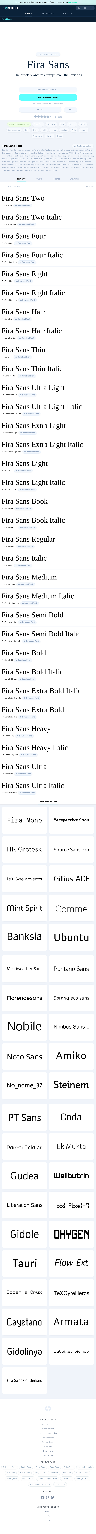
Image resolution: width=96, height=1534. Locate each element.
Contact (48, 1520)
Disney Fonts (60, 1484)
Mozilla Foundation (83, 146)
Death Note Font (48, 1424)
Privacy (48, 1511)
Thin (74, 130)
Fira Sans (48, 150)
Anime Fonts (67, 1479)
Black (59, 136)
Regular (84, 130)
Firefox (83, 124)
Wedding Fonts (12, 1479)
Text (62, 124)
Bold (35, 130)
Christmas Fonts (82, 1473)
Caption (72, 124)
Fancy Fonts (54, 1467)
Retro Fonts (54, 1473)
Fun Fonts (67, 1473)
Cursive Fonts (26, 1467)
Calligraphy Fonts (9, 1467)
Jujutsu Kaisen (48, 1442)
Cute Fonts (11, 1473)
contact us (72, 2)
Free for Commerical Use (19, 124)
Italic (26, 130)
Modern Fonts (25, 1473)
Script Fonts (40, 1467)
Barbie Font (48, 1451)
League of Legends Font (48, 1433)
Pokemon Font (48, 1438)
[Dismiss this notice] (93, 2)
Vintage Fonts (40, 1473)
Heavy (53, 130)
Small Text (38, 124)
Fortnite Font (48, 1455)
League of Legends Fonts (47, 1479)
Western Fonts (27, 1479)
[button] (85, 8)
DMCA (48, 1525)
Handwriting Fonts (85, 1467)
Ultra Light (37, 136)
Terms (48, 1516)
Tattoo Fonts (68, 1467)
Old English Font (82, 1479)
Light (44, 130)
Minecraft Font (48, 1429)
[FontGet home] (10, 8)
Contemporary (14, 130)
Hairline (49, 136)
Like (41, 109)
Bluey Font (48, 1446)
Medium (64, 130)
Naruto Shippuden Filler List (40, 1484)
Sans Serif (51, 124)
